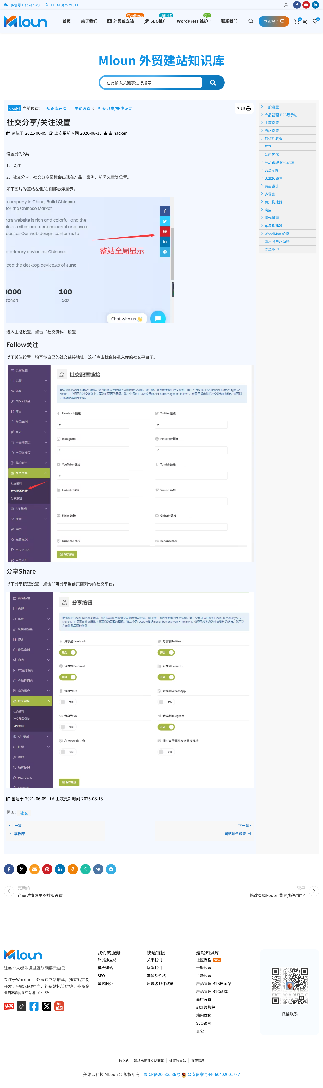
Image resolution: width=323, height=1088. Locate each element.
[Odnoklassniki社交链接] (73, 869)
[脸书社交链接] (297, 5)
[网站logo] (25, 20)
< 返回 (14, 108)
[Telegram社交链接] (111, 869)
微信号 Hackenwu (25, 4)
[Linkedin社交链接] (315, 5)
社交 (24, 813)
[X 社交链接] (22, 869)
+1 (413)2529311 (64, 4)
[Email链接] (34, 869)
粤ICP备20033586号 (162, 1074)
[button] (244, 108)
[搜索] (251, 21)
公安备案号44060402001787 (213, 1074)
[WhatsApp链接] (85, 869)
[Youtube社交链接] (306, 5)
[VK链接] (98, 869)
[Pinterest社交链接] (47, 869)
